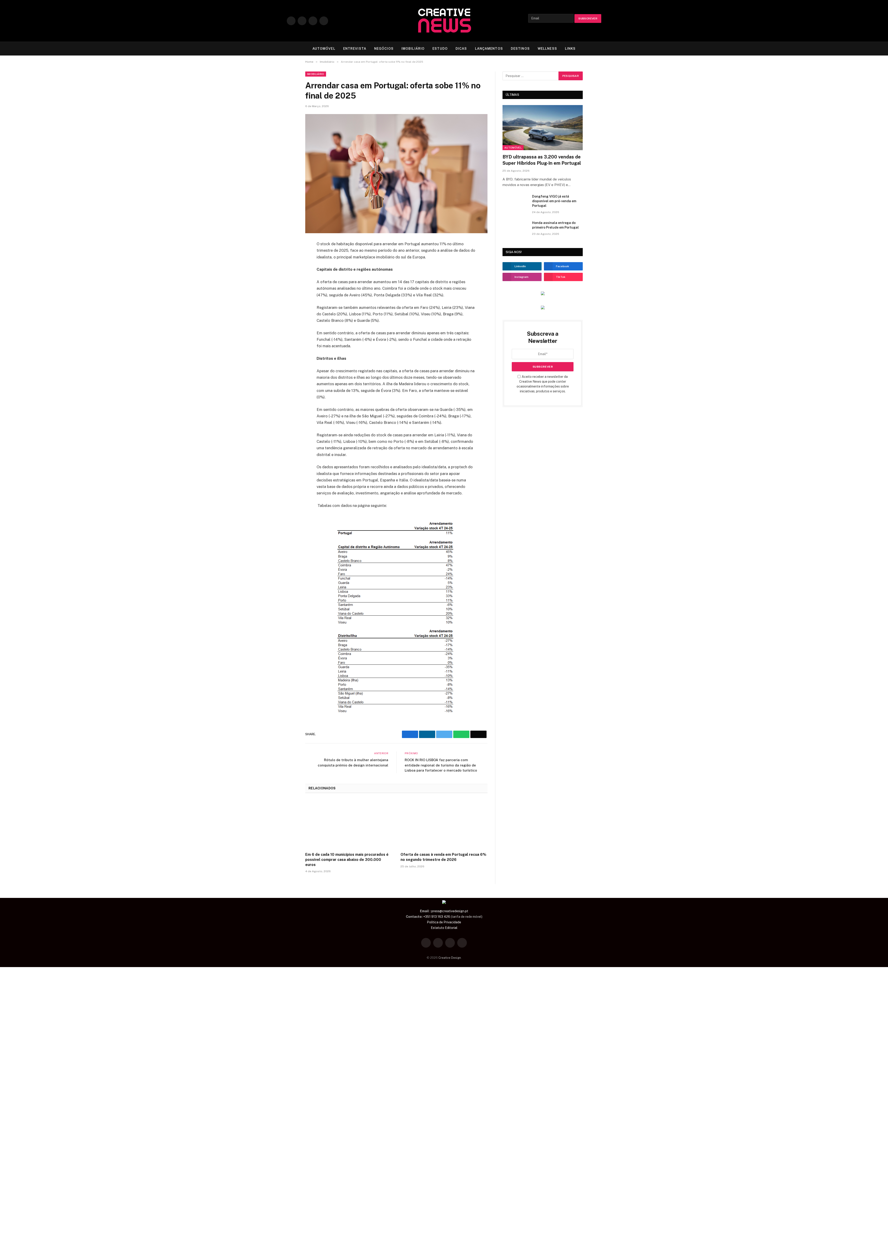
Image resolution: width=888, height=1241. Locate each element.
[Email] (289, 290)
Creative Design (449, 957)
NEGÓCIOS (384, 48)
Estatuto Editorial (444, 928)
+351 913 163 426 (436, 916)
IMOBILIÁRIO (413, 48)
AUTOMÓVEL (323, 48)
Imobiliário (315, 74)
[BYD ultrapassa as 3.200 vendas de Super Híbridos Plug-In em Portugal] (543, 127)
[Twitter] (289, 257)
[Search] (599, 48)
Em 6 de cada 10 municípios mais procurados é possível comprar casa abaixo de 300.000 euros (346, 859)
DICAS (461, 48)
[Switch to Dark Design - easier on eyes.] (592, 49)
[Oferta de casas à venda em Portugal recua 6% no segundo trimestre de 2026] (444, 824)
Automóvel (513, 147)
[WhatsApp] (289, 279)
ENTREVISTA (354, 48)
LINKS (570, 48)
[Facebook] (289, 246)
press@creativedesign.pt (449, 911)
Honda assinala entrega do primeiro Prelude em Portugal (555, 225)
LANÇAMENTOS (489, 48)
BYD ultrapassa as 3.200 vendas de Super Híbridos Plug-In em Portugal (542, 160)
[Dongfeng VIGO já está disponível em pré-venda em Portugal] (515, 202)
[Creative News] (444, 21)
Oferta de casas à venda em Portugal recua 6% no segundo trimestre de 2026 (443, 857)
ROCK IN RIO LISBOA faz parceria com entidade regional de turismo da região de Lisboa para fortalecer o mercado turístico (441, 765)
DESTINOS (520, 48)
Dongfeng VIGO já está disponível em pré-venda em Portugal (554, 201)
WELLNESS (547, 48)
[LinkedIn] (289, 268)
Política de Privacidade (444, 922)
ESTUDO (440, 48)
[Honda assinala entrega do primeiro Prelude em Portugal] (515, 229)
